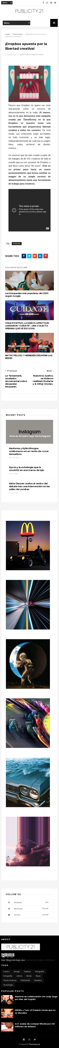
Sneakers (38, 980)
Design (17, 971)
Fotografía (7, 976)
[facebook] (43, 2)
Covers (6, 971)
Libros (19, 976)
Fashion (27, 971)
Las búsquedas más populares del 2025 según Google (26, 294)
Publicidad (17, 34)
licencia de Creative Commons (40, 960)
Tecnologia (8, 985)
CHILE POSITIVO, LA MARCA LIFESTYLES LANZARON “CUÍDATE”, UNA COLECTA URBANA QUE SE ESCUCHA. (27, 326)
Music (38, 976)
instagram (31, 909)
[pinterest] (51, 2)
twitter (31, 915)
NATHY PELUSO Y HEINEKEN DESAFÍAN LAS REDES (28, 357)
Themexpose (34, 1044)
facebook (31, 902)
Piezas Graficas (9, 980)
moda (28, 976)
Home (7, 34)
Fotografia (39, 971)
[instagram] (47, 2)
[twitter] (55, 2)
